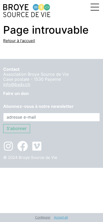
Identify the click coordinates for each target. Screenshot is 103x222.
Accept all (61, 217)
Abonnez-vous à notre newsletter (38, 106)
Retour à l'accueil (19, 40)
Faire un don (16, 93)
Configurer (42, 217)
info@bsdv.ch (16, 84)
